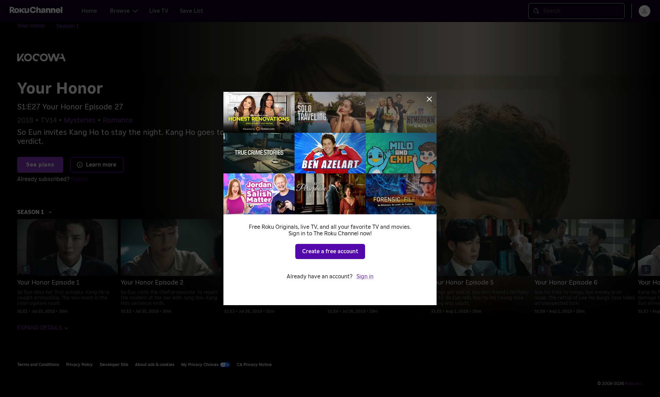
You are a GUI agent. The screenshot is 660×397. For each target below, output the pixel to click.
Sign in (364, 276)
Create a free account (330, 251)
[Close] (429, 99)
